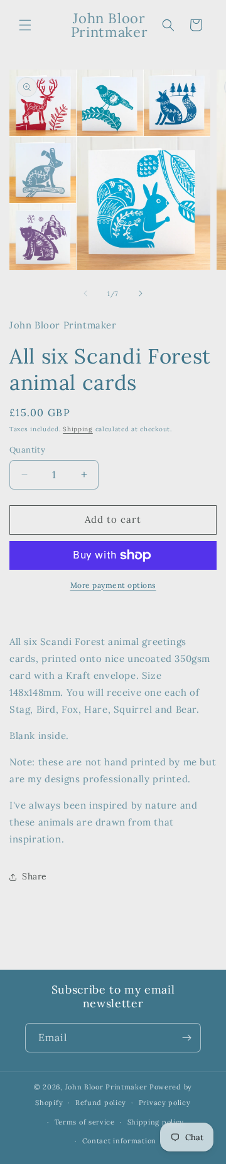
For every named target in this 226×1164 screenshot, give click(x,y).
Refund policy (100, 1102)
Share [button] (34, 876)
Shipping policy (156, 1122)
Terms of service (85, 1122)
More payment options (113, 585)
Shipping (78, 429)
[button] (25, 25)
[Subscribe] (186, 1037)
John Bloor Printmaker (106, 1087)
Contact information (119, 1140)
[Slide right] (140, 293)
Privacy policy (165, 1102)
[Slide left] (85, 293)
